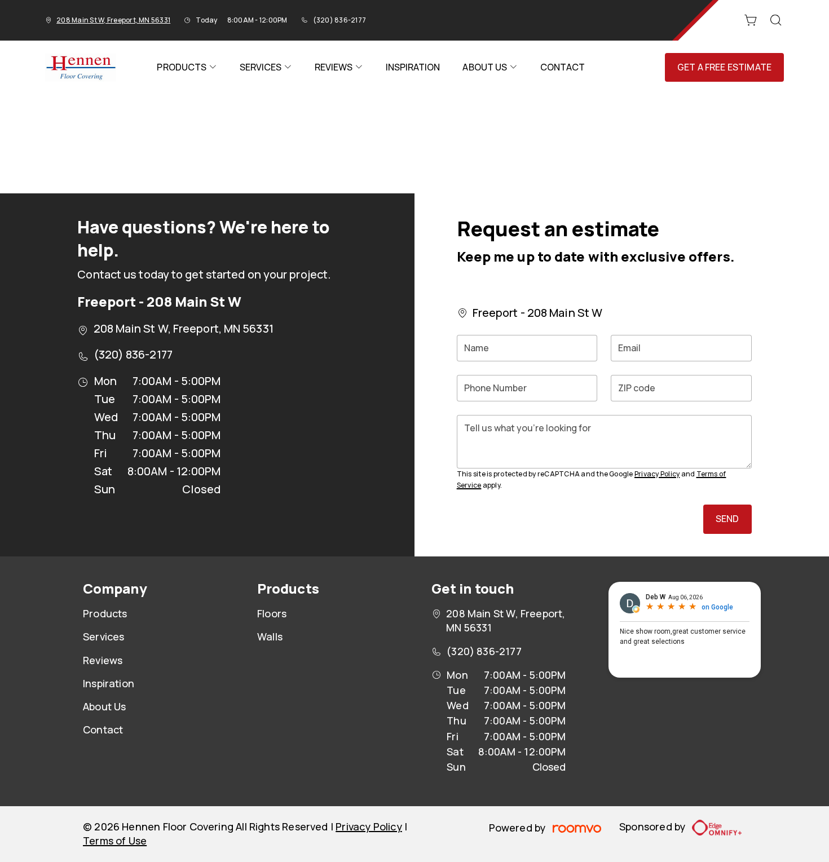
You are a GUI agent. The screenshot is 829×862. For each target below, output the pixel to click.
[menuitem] (186, 67)
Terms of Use (115, 840)
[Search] (776, 20)
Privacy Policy (657, 474)
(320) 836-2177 (339, 20)
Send (727, 518)
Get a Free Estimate (724, 67)
